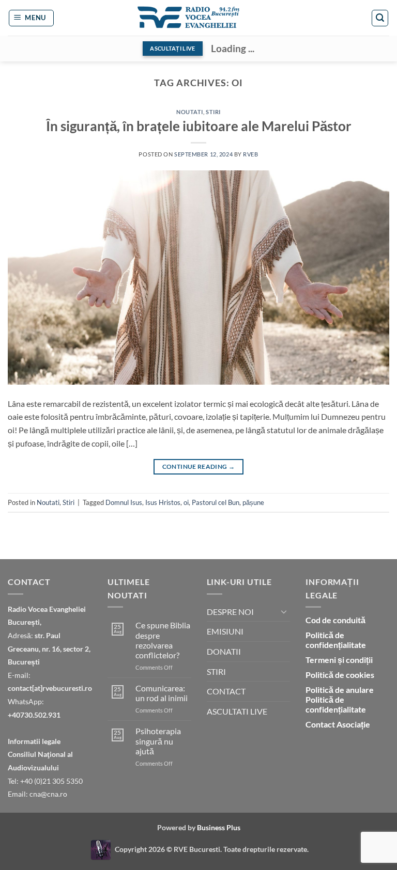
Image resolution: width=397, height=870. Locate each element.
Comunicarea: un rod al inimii (161, 693)
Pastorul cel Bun (215, 502)
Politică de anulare (340, 689)
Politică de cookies (340, 674)
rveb (250, 154)
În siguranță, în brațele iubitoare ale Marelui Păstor (199, 126)
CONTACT (226, 691)
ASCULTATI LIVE (237, 711)
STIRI (216, 671)
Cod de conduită (335, 620)
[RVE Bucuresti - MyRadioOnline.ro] (100, 848)
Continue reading (198, 466)
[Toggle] (284, 611)
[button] (31, 18)
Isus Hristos (162, 502)
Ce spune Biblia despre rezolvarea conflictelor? (162, 640)
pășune (253, 502)
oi (186, 502)
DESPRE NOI (230, 611)
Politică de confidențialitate (336, 640)
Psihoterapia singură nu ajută (158, 740)
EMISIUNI (225, 631)
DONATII (224, 651)
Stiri (213, 111)
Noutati (189, 111)
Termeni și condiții (339, 660)
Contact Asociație (338, 724)
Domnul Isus (123, 502)
